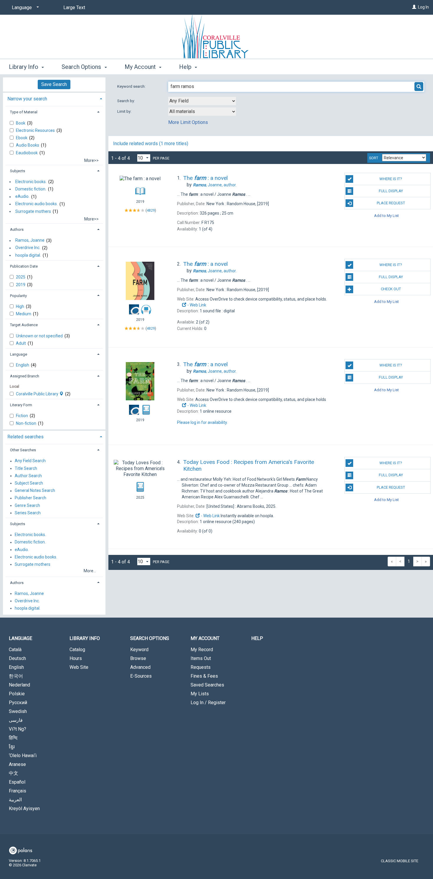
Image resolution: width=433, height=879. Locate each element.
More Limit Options (188, 122)
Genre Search (27, 505)
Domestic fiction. (30, 189)
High (20, 306)
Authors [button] (17, 229)
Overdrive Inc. (27, 248)
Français (17, 791)
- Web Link (196, 305)
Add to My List (386, 215)
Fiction (22, 415)
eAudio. (22, 196)
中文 (13, 773)
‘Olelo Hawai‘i (23, 755)
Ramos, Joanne (29, 240)
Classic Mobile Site (399, 861)
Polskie (17, 693)
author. (215, 185)
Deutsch (17, 658)
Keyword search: (131, 86)
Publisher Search (30, 498)
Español (17, 782)
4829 (151, 210)
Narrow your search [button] (27, 99)
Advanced (140, 667)
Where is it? (390, 179)
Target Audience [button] (24, 325)
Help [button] (186, 66)
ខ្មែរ (12, 746)
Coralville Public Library (37, 394)
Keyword (139, 649)
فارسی (16, 720)
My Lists (200, 693)
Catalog (77, 649)
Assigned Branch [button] (24, 376)
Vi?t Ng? (17, 729)
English (23, 365)
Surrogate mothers (33, 211)
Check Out (391, 289)
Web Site (79, 667)
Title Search (26, 468)
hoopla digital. (28, 255)
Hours (76, 658)
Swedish (18, 711)
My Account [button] (141, 66)
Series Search (28, 512)
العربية (15, 799)
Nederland (19, 685)
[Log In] (414, 7)
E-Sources (141, 676)
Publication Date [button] (24, 266)
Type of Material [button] (23, 112)
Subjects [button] (17, 171)
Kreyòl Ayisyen (24, 808)
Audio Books (28, 145)
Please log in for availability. (202, 422)
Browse (138, 658)
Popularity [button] (18, 295)
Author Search (28, 475)
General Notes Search (35, 490)
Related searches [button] (25, 437)
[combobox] (202, 101)
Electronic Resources (36, 130)
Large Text (74, 7)
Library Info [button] (24, 66)
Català (15, 649)
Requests (201, 667)
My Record (202, 649)
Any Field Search (30, 461)
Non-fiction (26, 423)
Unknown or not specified (40, 336)
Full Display (391, 191)
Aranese (17, 764)
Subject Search (29, 483)
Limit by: (124, 111)
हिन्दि (13, 738)
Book (21, 123)
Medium (24, 313)
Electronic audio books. (36, 204)
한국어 (16, 676)
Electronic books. (31, 181)
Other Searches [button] (23, 450)
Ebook (22, 137)
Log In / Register (208, 702)
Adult (21, 343)
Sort (373, 158)
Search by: (126, 101)
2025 (21, 277)
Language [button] (18, 354)
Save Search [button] (54, 84)
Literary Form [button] (21, 405)
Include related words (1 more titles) (150, 143)
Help (257, 638)
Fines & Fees (204, 676)
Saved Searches (207, 685)
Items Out (201, 658)
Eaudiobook (27, 152)
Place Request (391, 203)
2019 (21, 284)
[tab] (54, 98)
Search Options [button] (82, 66)
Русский (18, 702)
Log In (423, 7)
